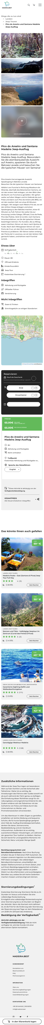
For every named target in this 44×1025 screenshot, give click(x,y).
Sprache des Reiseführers (19, 465)
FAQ (14, 973)
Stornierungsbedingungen (22, 989)
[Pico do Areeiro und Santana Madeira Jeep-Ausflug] (22, 45)
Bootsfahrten (32, 684)
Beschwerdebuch (19, 971)
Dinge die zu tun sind (11, 16)
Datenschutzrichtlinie (20, 992)
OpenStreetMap (29, 364)
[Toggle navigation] (40, 5)
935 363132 (28, 1006)
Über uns (16, 987)
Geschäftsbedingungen (21, 994)
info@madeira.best (19, 1009)
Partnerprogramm (19, 976)
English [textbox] (13, 469)
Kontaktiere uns (18, 968)
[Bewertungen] (8, 172)
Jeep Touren (11, 21)
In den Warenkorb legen (24, 1021)
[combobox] (13, 469)
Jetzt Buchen (34, 585)
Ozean (5, 684)
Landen (9, 19)
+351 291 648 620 (18, 1006)
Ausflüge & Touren (15, 740)
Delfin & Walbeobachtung (17, 684)
